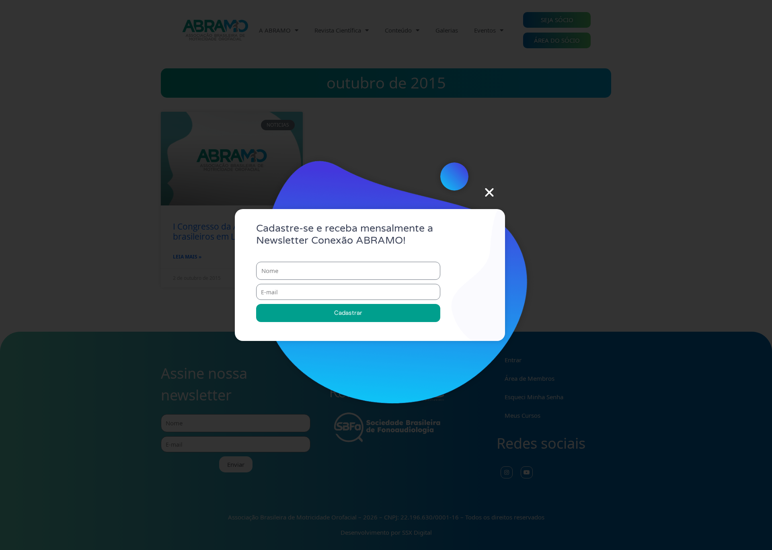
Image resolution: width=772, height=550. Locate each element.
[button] (489, 193)
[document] (386, 275)
